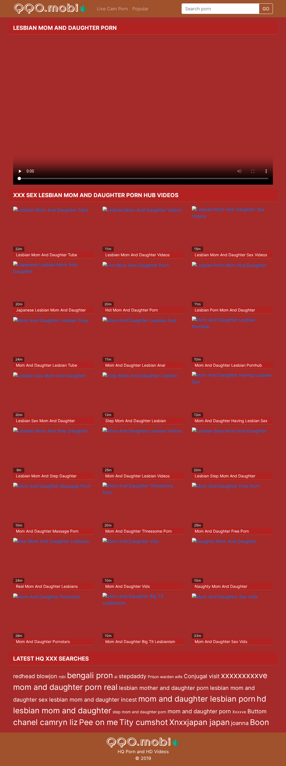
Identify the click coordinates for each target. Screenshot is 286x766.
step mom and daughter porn (139, 711)
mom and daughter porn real (65, 687)
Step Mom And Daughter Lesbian (135, 420)
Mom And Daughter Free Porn (222, 531)
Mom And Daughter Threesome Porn (138, 531)
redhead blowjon (35, 676)
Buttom (256, 711)
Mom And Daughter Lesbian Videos (137, 475)
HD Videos (157, 751)
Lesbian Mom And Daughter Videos (137, 254)
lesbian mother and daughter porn (164, 688)
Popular (140, 8)
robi (62, 676)
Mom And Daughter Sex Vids (221, 641)
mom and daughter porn (199, 711)
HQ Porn (126, 751)
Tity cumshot (143, 722)
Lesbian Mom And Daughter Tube (46, 254)
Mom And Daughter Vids (127, 586)
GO (266, 8)
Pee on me (98, 722)
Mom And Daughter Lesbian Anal (135, 365)
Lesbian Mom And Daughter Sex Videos (231, 254)
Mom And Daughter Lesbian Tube (46, 365)
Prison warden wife (165, 676)
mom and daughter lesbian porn (196, 699)
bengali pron (90, 675)
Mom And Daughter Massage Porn (47, 531)
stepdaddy (132, 676)
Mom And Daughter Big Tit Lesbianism (140, 641)
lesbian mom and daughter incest (93, 699)
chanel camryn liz (45, 722)
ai (115, 676)
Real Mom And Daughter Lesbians (47, 586)
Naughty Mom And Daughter (221, 586)
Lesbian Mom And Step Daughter (46, 475)
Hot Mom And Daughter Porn (131, 310)
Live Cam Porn (112, 8)
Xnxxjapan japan (199, 722)
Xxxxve (239, 711)
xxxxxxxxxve (244, 675)
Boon (259, 722)
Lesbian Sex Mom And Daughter (45, 420)
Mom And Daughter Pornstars (43, 641)
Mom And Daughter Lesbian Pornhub (228, 365)
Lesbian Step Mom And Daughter (225, 475)
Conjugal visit (202, 676)
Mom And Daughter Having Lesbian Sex (231, 420)
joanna (240, 723)
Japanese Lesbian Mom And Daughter (51, 310)
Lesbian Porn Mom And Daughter (225, 310)
